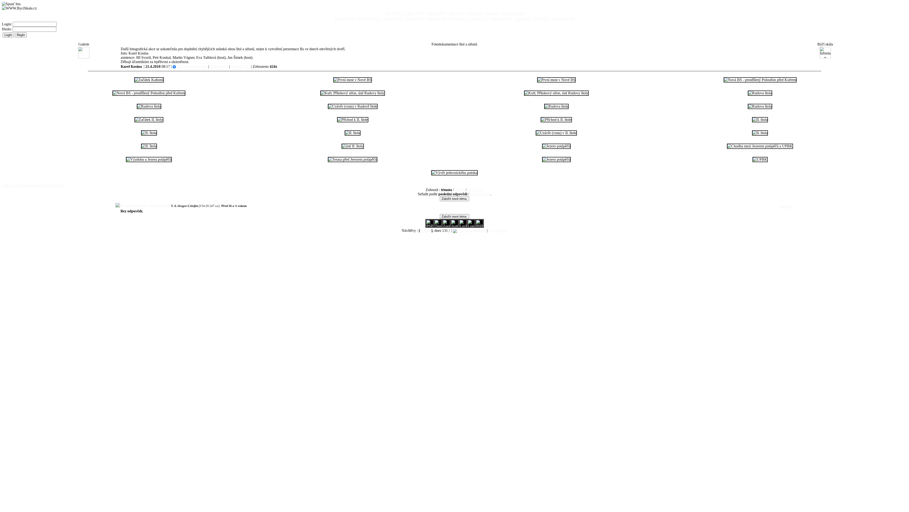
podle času (475, 190)
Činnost (344, 19)
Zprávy (479, 19)
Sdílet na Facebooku (191, 66)
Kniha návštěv (514, 13)
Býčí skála (369, 19)
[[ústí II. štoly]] (353, 146)
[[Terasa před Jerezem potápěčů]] (352, 159)
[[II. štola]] (760, 119)
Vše (392, 13)
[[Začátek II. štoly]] (148, 119)
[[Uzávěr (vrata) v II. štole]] (556, 133)
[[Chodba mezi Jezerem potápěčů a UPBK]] (760, 146)
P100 (541, 19)
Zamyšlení (563, 19)
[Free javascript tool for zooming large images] (463, 226)
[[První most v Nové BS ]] (556, 79)
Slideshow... (219, 66)
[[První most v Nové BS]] (352, 79)
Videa (475, 13)
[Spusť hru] (11, 4)
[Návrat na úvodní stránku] (19, 8)
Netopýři (436, 19)
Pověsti (522, 19)
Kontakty (493, 13)
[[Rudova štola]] (760, 93)
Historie (501, 19)
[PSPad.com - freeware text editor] (429, 226)
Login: (7, 24)
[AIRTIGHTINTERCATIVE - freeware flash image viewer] (454, 226)
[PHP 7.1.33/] (479, 226)
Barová (392, 19)
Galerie (436, 13)
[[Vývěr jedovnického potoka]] (454, 172)
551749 (425, 231)
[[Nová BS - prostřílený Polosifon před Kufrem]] (760, 79)
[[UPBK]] (760, 159)
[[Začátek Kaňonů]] (149, 79)
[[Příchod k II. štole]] (352, 119)
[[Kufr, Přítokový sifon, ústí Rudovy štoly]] (352, 93)
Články (413, 13)
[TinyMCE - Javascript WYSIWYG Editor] (438, 226)
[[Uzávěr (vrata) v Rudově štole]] (353, 106)
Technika (458, 19)
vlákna (460, 190)
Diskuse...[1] (240, 66)
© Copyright (498, 231)
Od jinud (414, 19)
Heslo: (7, 29)
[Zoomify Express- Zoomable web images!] (446, 226)
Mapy (457, 13)
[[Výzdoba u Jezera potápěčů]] (149, 159)
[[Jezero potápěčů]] (556, 146)
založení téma (480, 194)
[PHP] (471, 226)
